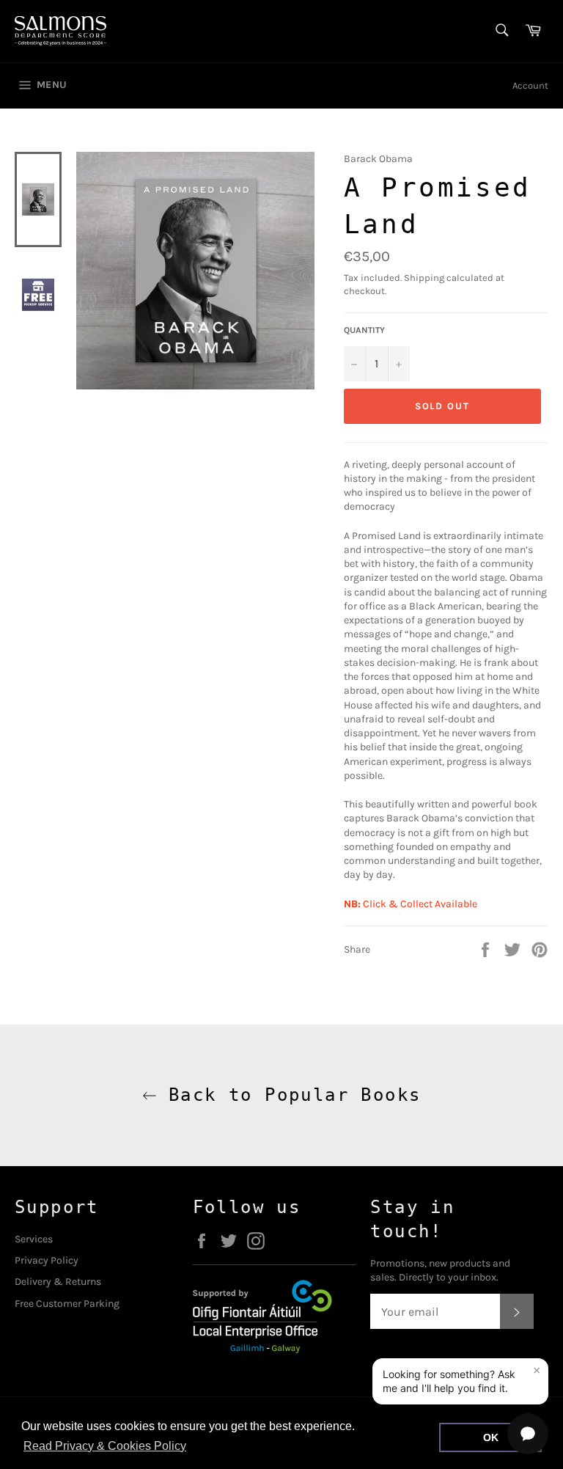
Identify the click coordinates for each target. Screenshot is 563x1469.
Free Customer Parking (67, 1303)
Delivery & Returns (58, 1281)
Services (34, 1239)
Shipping (424, 277)
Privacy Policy (46, 1260)
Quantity (364, 330)
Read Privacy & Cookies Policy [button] (104, 1446)
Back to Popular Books (289, 1095)
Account (530, 85)
